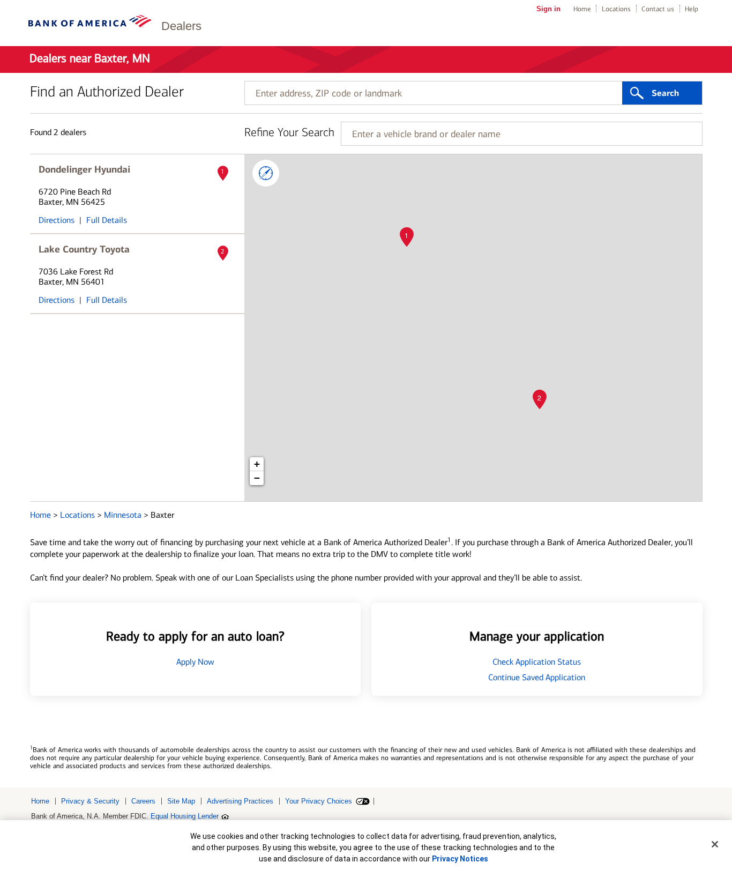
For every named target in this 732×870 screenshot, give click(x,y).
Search (665, 93)
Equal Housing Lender (185, 816)
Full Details (106, 220)
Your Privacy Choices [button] (318, 801)
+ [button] (257, 464)
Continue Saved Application (536, 677)
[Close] (715, 844)
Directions (56, 220)
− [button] (257, 478)
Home (582, 9)
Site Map (181, 801)
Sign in (548, 9)
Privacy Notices (460, 858)
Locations (616, 9)
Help (691, 9)
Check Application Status (536, 662)
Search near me (265, 173)
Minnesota (124, 515)
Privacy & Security (90, 801)
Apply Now (195, 662)
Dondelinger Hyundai (84, 169)
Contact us (657, 9)
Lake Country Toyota (84, 249)
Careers (143, 801)
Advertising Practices (240, 801)
